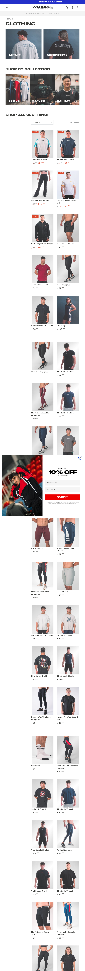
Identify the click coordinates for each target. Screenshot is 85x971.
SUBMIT (62, 497)
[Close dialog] (80, 457)
